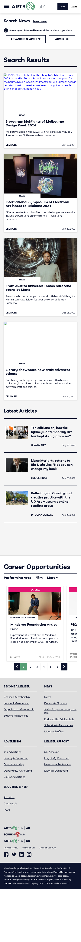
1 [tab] (23, 666)
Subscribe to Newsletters (58, 725)
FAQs (7, 809)
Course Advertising (14, 777)
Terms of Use (28, 847)
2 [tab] (30, 666)
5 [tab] (50, 666)
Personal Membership (16, 703)
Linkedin (21, 854)
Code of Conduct (47, 847)
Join (62, 6)
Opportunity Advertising (18, 770)
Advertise (62, 39)
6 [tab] (57, 666)
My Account (51, 752)
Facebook (6, 854)
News (47, 697)
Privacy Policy (11, 847)
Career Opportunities (37, 567)
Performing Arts (17, 577)
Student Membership (16, 715)
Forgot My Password (56, 758)
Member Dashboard (56, 770)
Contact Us (10, 803)
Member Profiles (53, 731)
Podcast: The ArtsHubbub (59, 719)
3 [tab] (37, 666)
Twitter (13, 854)
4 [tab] (44, 666)
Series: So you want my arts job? (60, 711)
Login (74, 6)
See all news (40, 21)
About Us (9, 797)
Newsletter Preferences (57, 764)
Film (39, 577)
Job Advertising (12, 752)
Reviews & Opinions (55, 703)
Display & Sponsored (16, 758)
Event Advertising (14, 764)
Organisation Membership (19, 709)
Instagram (29, 854)
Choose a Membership (17, 697)
